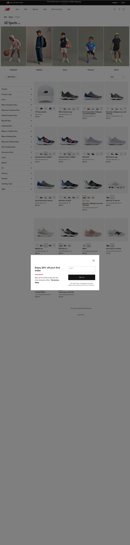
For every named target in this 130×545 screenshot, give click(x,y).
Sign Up (81, 277)
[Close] (93, 260)
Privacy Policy (77, 285)
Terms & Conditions (88, 285)
